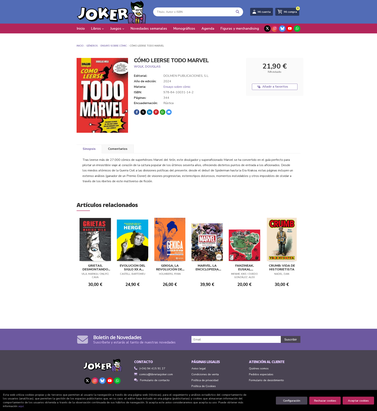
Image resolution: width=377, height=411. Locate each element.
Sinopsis (89, 149)
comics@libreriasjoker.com (156, 374)
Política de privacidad (204, 380)
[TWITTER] (267, 28)
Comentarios (117, 149)
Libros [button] (96, 28)
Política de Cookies (203, 386)
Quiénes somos (259, 368)
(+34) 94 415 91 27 (152, 368)
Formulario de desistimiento (266, 380)
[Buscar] (237, 11)
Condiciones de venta (205, 374)
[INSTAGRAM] (275, 28)
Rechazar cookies (325, 401)
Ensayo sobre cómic (114, 45)
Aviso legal (198, 368)
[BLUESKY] (282, 28)
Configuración (291, 401)
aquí (21, 406)
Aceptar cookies (358, 401)
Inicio (80, 45)
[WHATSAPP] (297, 28)
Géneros (92, 45)
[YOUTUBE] (289, 28)
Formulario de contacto (155, 380)
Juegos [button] (116, 28)
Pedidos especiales (261, 374)
